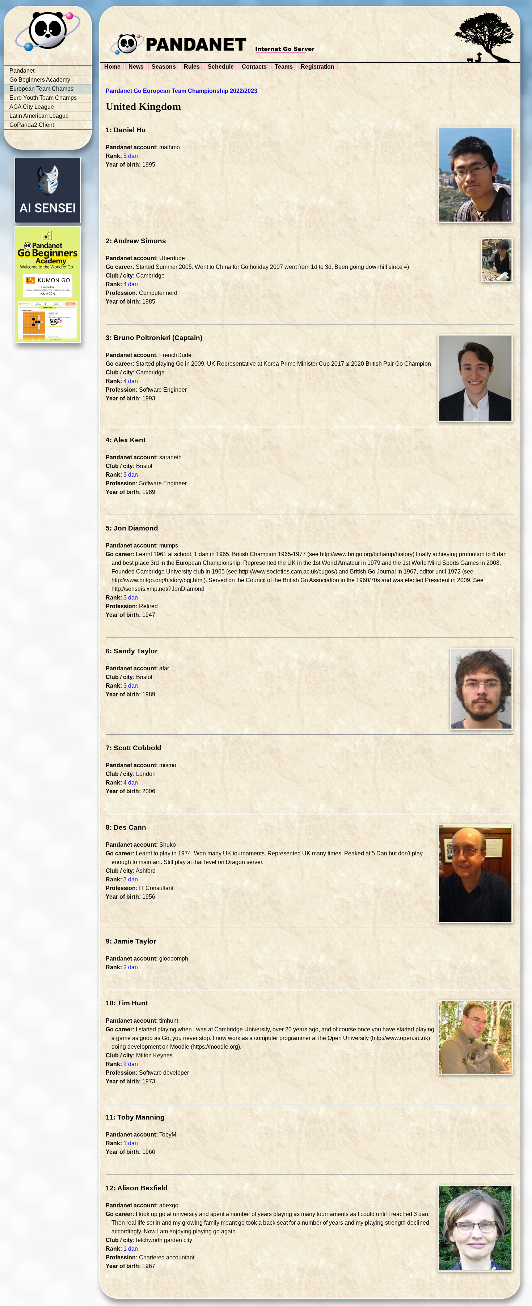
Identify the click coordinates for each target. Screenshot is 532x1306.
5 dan (130, 156)
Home (112, 67)
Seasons (164, 67)
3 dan (130, 475)
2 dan (130, 967)
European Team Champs (41, 89)
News (136, 67)
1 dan (130, 1143)
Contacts (254, 67)
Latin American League (39, 116)
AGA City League (31, 107)
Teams (284, 67)
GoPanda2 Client (31, 125)
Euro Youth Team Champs (43, 98)
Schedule (221, 67)
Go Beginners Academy (39, 80)
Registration (317, 67)
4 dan (130, 284)
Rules (192, 67)
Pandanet (21, 71)
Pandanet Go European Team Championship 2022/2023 (181, 91)
